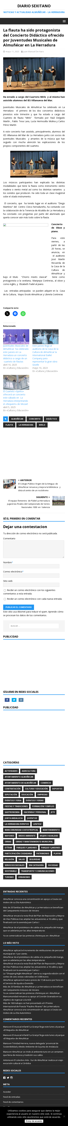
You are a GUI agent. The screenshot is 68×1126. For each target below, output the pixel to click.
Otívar (8, 847)
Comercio (46, 783)
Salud (22, 859)
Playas (57, 853)
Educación (27, 794)
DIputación (11, 794)
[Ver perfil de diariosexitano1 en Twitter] (8, 1077)
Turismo (9, 877)
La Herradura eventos (17, 824)
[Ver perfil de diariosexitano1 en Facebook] (4, 1077)
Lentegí (37, 824)
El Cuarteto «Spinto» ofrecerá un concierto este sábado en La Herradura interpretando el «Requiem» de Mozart (15, 397)
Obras (8, 841)
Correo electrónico (12, 571)
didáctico (51, 419)
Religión (9, 859)
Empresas (42, 794)
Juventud (32, 818)
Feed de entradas (11, 1096)
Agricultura (28, 771)
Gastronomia (12, 812)
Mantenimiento (51, 830)
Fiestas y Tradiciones (16, 806)
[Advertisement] (34, 454)
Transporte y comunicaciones (37, 871)
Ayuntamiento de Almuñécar (20, 783)
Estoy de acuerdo (34, 1121)
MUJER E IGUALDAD (49, 835)
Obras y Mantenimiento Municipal (34, 841)
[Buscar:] (34, 626)
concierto (34, 419)
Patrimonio (42, 853)
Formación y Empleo (43, 806)
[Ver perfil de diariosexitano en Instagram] (11, 1077)
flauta (9, 425)
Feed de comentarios (13, 1101)
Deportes (57, 788)
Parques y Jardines (26, 847)
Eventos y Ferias (34, 800)
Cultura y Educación (36, 788)
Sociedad (53, 865)
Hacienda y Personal (35, 812)
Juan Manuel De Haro (33, 51)
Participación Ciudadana (18, 853)
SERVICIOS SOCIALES (14, 865)
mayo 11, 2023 (12, 51)
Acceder (7, 1091)
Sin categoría (36, 865)
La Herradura (26, 425)
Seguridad (34, 859)
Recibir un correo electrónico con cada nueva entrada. (34, 598)
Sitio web (7, 580)
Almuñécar (17, 419)
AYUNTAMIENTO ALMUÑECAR (19, 776)
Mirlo (42, 425)
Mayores (9, 835)
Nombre (7, 562)
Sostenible (11, 871)
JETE (53, 812)
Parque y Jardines (50, 847)
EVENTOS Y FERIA (13, 800)
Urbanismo (24, 877)
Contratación (13, 788)
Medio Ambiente (27, 835)
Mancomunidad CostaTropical (21, 830)
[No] (64, 1116)
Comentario (9, 538)
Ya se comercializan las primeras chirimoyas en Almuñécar (31, 935)
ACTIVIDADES (11, 771)
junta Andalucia (14, 818)
